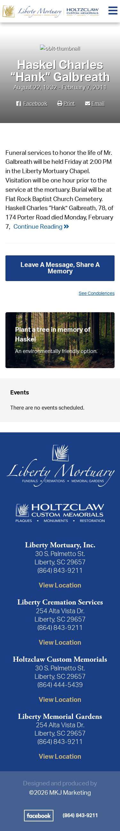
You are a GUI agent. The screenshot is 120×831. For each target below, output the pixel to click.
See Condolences (97, 293)
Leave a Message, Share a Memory (60, 268)
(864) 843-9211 (60, 571)
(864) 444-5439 (60, 685)
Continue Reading (38, 227)
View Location (60, 585)
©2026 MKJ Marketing (60, 793)
